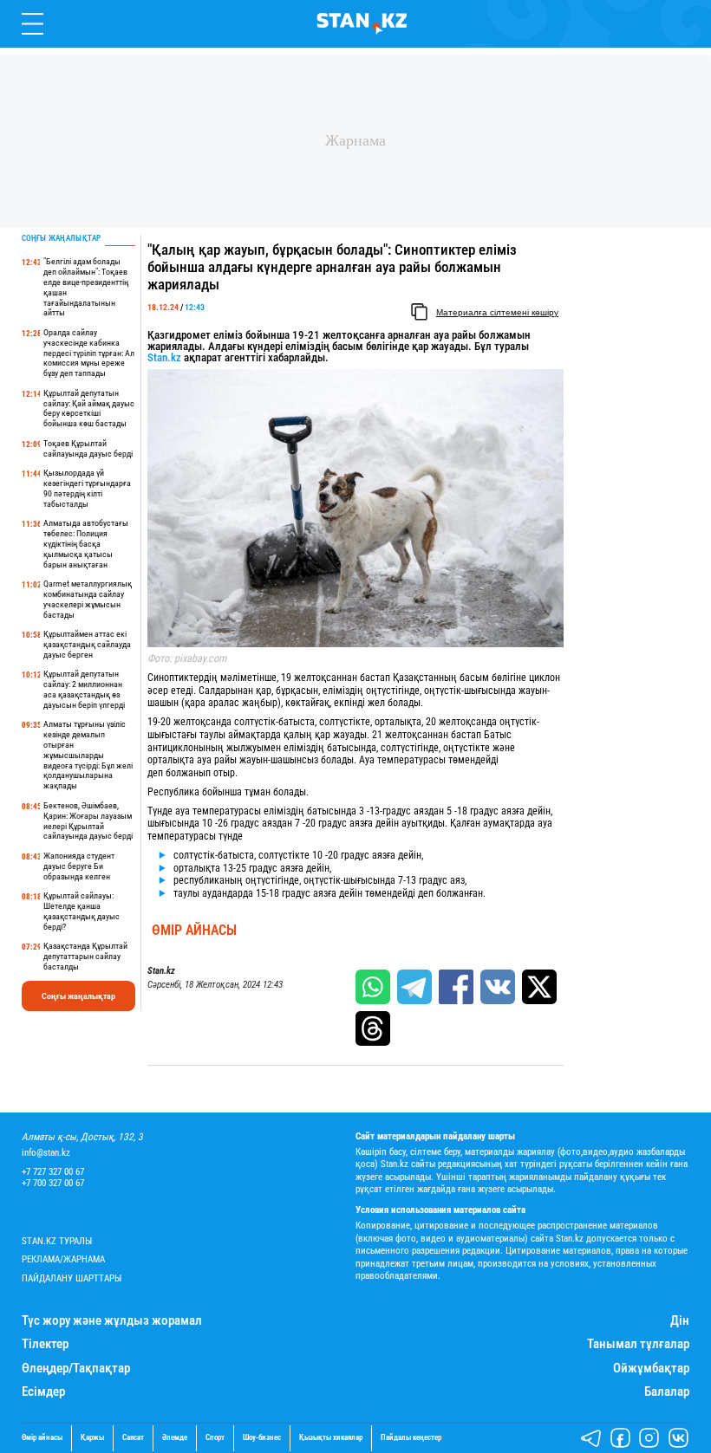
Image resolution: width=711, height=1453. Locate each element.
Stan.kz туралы (57, 1241)
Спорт (215, 1438)
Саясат (133, 1438)
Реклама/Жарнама (63, 1259)
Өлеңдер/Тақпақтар (76, 1368)
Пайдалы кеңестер (411, 1438)
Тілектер (45, 1344)
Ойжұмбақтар (651, 1368)
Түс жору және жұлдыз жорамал (112, 1321)
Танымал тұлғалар (638, 1344)
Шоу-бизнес (262, 1438)
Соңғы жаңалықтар (78, 996)
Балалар (666, 1392)
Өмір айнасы (194, 930)
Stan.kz (164, 357)
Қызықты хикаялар (330, 1438)
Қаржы (92, 1438)
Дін (679, 1321)
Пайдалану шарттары (71, 1278)
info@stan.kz (46, 1152)
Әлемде (174, 1438)
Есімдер (43, 1392)
